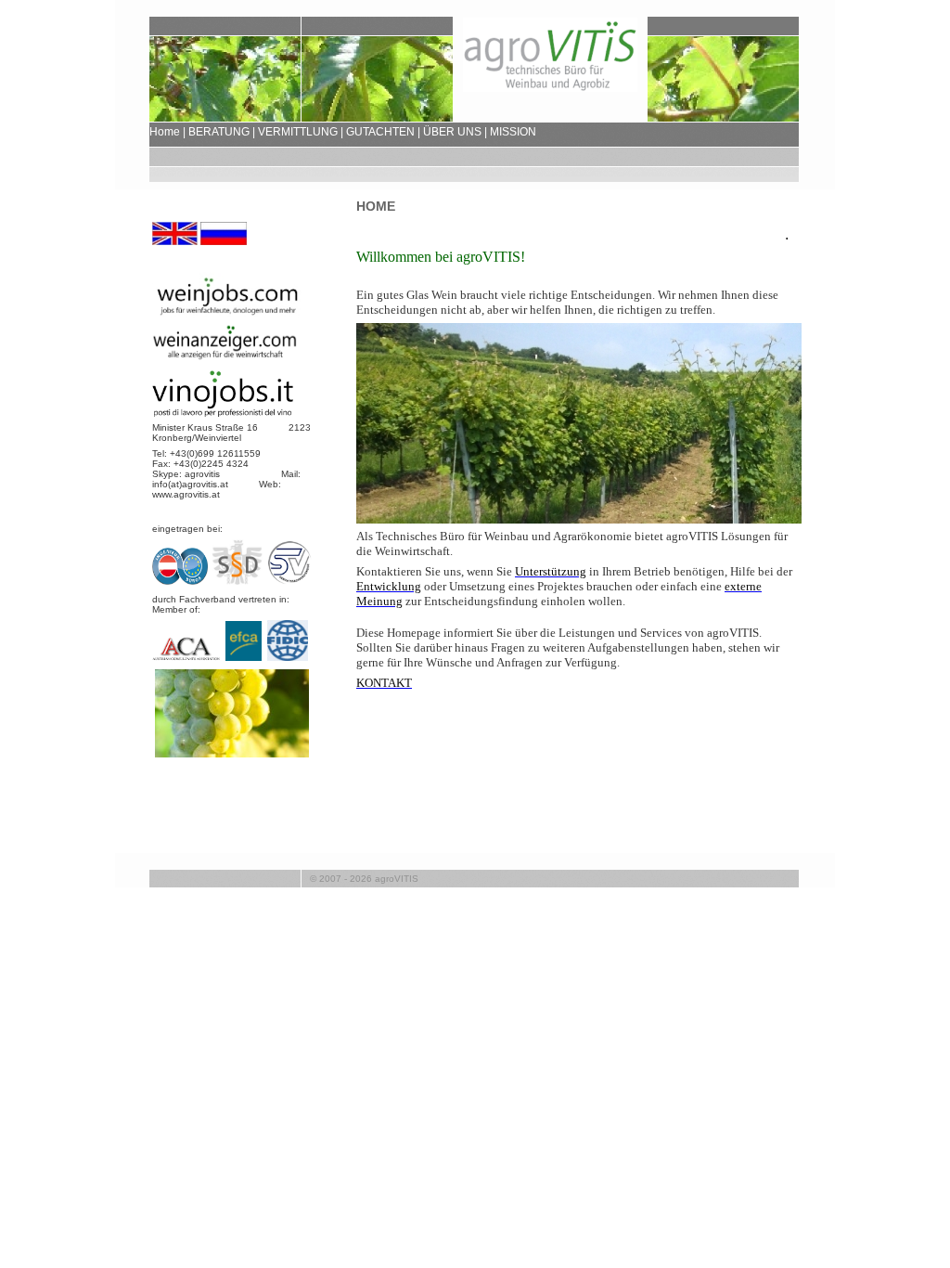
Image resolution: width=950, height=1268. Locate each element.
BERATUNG (219, 131)
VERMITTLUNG (298, 131)
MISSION (513, 131)
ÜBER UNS (452, 131)
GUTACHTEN (380, 131)
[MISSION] (232, 753)
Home (164, 131)
